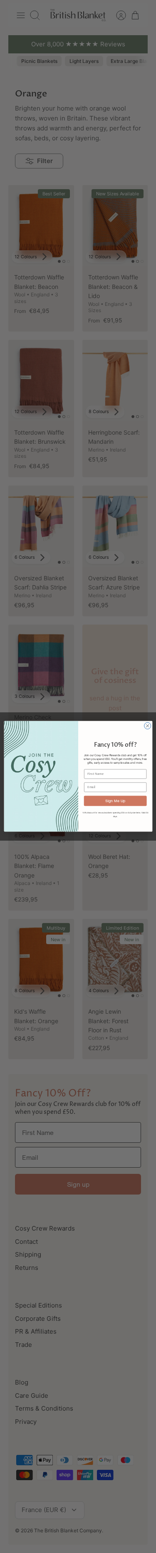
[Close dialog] (147, 726)
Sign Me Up (115, 800)
